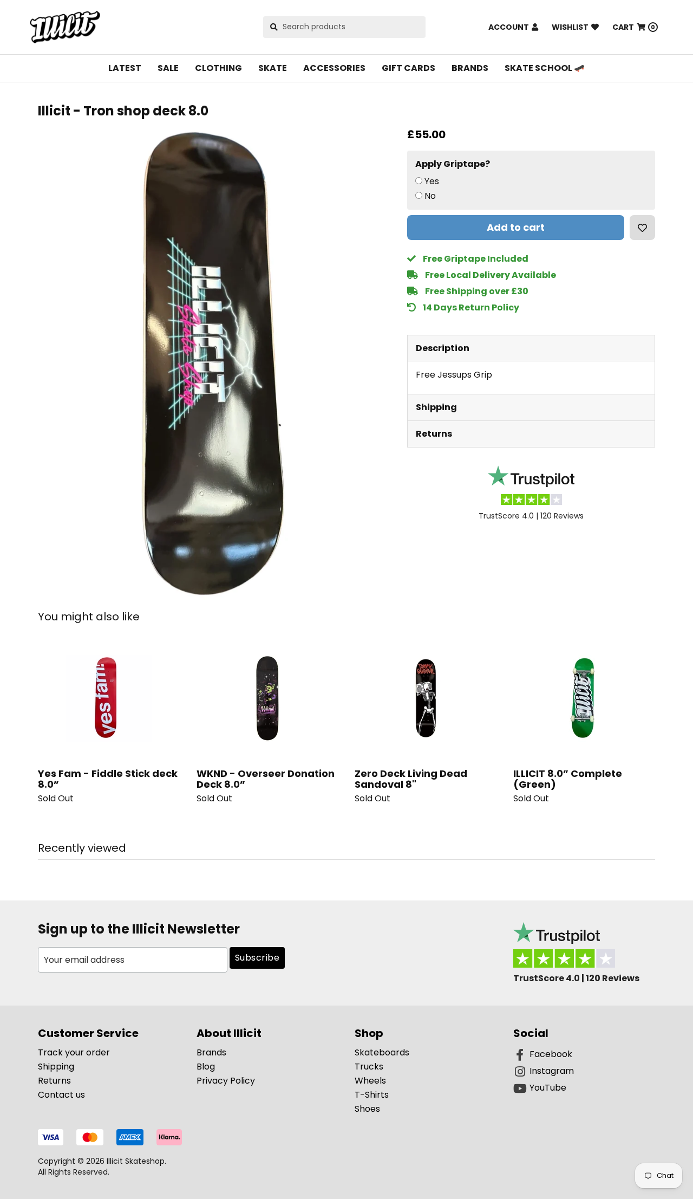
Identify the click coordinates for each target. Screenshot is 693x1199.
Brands (470, 68)
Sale (168, 68)
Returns (434, 433)
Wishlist (570, 27)
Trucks (369, 1066)
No (430, 196)
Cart (633, 27)
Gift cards (408, 68)
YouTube (547, 1087)
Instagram (551, 1071)
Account (508, 27)
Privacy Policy (226, 1080)
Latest (124, 68)
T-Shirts (372, 1094)
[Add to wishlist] (642, 227)
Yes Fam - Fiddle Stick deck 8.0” (108, 779)
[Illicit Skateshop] (65, 27)
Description (442, 348)
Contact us (61, 1094)
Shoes (367, 1109)
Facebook (550, 1054)
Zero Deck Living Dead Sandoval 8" (411, 779)
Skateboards (382, 1052)
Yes (431, 181)
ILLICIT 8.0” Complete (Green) (567, 779)
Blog (206, 1066)
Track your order (74, 1052)
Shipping (436, 407)
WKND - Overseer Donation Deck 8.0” (266, 779)
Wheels (370, 1080)
